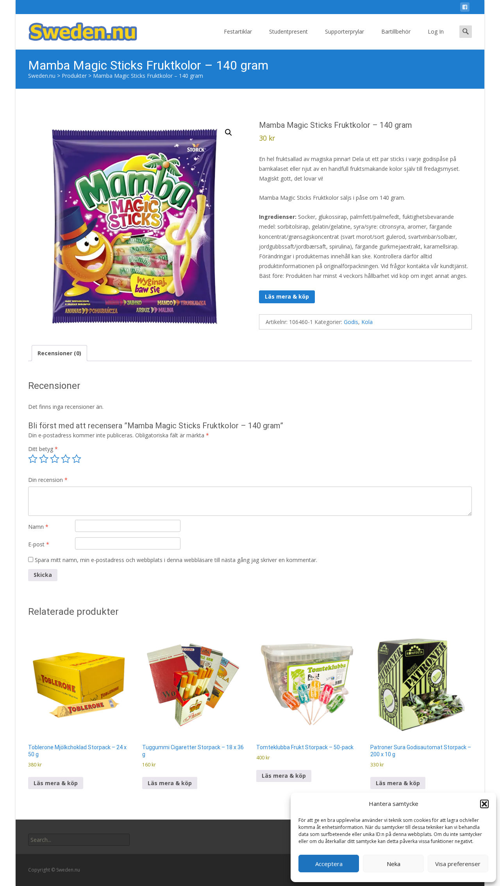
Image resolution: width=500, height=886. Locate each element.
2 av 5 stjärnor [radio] (43, 459)
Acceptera (329, 864)
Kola (367, 322)
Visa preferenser (457, 864)
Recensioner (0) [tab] (59, 353)
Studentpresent (288, 31)
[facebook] (465, 8)
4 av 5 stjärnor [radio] (65, 459)
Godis (351, 322)
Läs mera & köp (287, 296)
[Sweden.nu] (77, 29)
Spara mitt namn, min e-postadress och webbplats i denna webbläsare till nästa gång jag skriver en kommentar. (176, 560)
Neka (393, 864)
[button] (484, 804)
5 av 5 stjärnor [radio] (76, 459)
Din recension (48, 479)
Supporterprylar (344, 31)
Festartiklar (238, 31)
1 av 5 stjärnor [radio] (33, 459)
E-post (38, 544)
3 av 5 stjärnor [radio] (54, 459)
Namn (38, 526)
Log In (436, 31)
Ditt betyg (43, 449)
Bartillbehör (396, 31)
